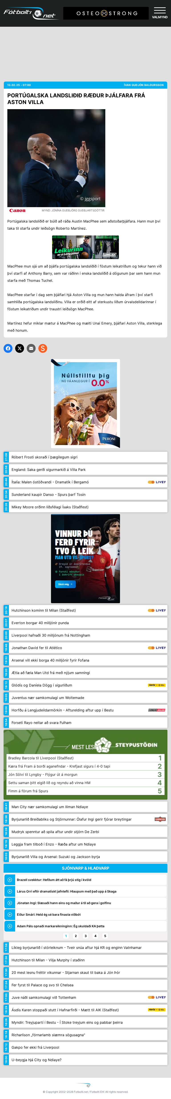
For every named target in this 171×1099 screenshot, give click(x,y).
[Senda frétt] (31, 348)
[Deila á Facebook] (8, 348)
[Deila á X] (19, 348)
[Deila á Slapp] (42, 348)
